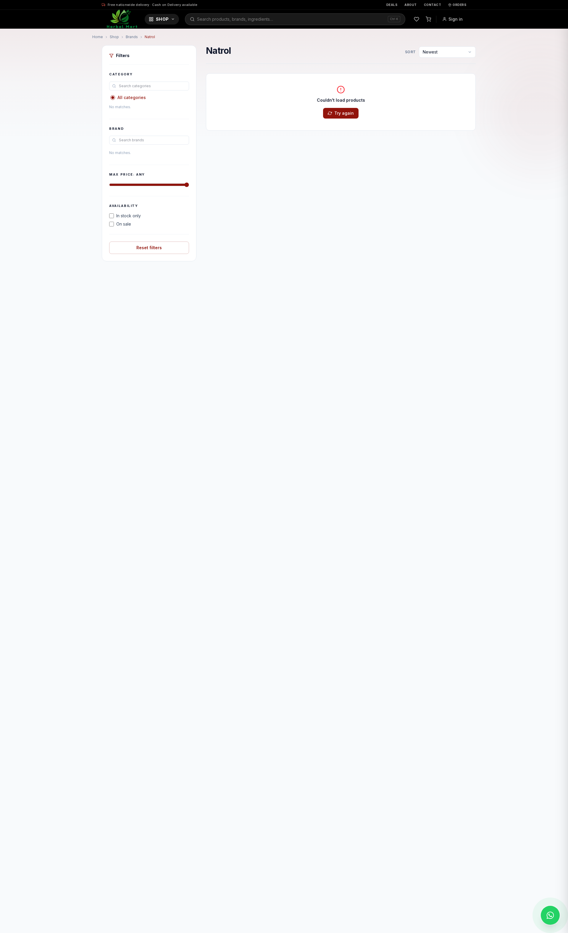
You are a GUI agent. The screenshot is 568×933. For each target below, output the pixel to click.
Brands (132, 37)
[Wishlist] (416, 19)
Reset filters (149, 247)
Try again (344, 113)
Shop (162, 19)
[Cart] (428, 19)
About (410, 5)
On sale (123, 223)
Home (97, 37)
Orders (459, 5)
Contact (432, 5)
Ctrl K (394, 19)
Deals (392, 5)
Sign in (455, 19)
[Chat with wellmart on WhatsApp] (550, 915)
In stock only (128, 215)
